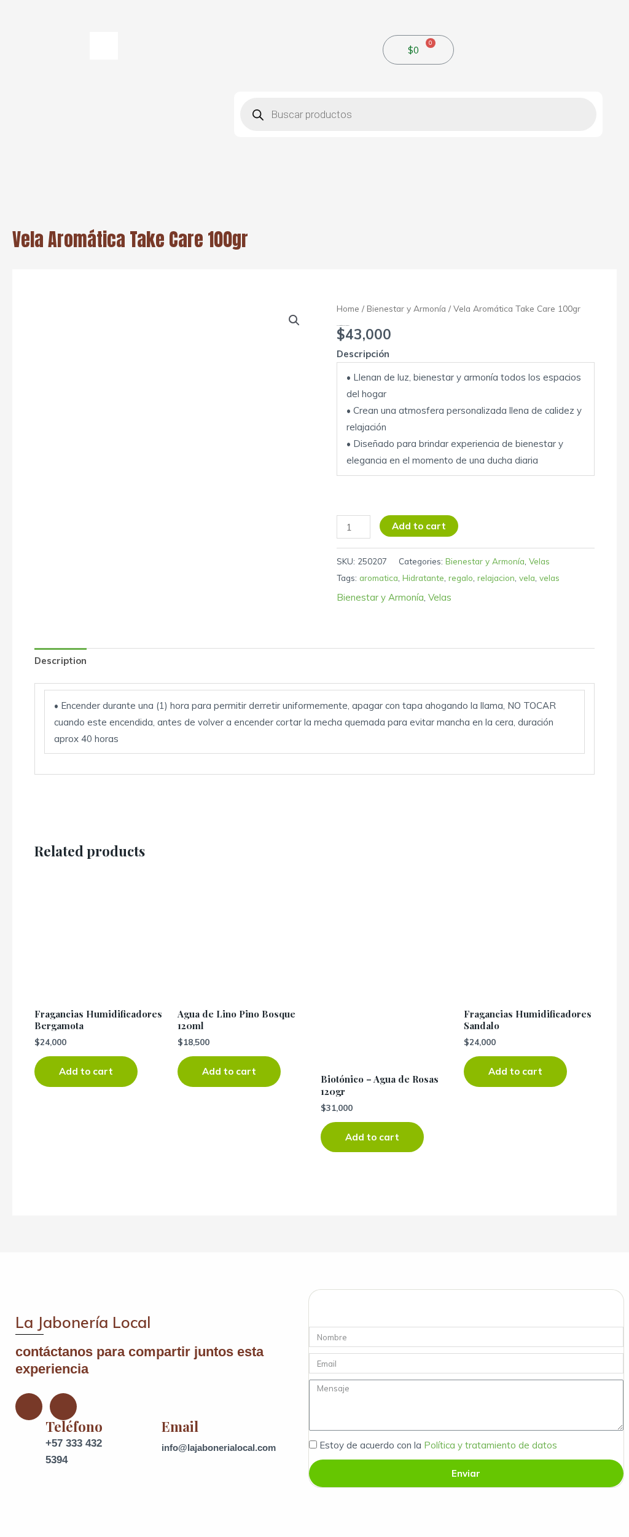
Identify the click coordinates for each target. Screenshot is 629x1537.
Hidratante (423, 577)
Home (348, 308)
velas (549, 577)
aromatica (378, 577)
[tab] (60, 661)
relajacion (496, 577)
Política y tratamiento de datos (490, 1445)
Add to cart (419, 526)
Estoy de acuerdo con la (438, 1445)
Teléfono (74, 1426)
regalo (460, 577)
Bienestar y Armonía (406, 308)
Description (60, 660)
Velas (539, 561)
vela (527, 577)
